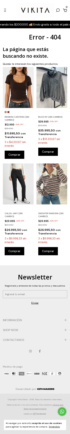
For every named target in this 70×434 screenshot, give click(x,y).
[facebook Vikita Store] (39, 351)
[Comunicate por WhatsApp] (62, 411)
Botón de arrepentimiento (35, 409)
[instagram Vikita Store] (30, 351)
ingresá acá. (57, 405)
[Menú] (6, 10)
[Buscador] (57, 10)
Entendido (54, 426)
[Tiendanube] (35, 414)
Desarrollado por (26, 389)
